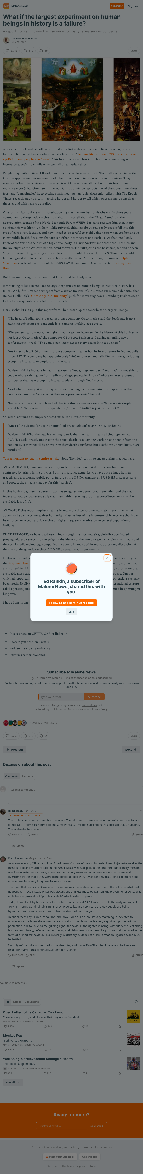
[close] (107, 558)
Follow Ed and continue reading (71, 603)
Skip (71, 611)
